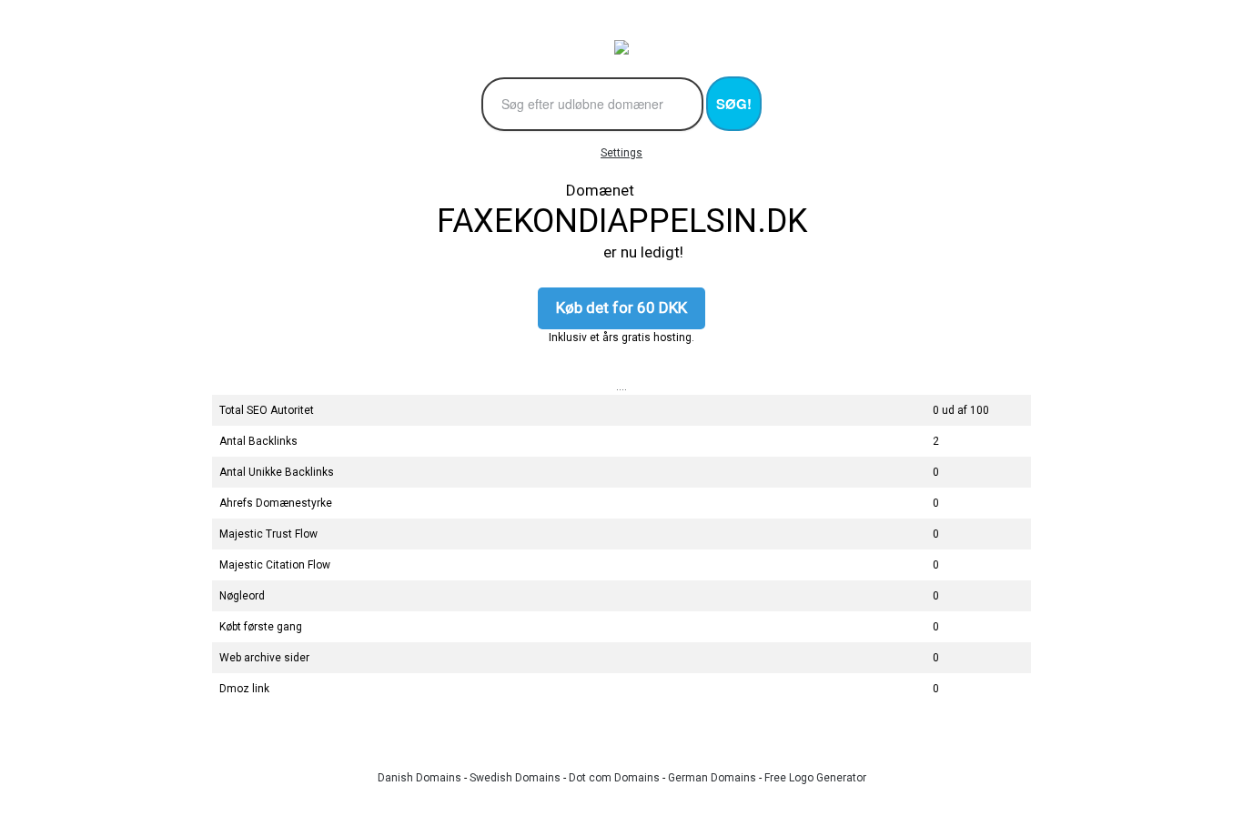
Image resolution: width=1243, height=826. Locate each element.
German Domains (712, 777)
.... (621, 386)
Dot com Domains (614, 777)
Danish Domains (419, 777)
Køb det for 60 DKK (621, 307)
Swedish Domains (515, 777)
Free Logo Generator (815, 777)
